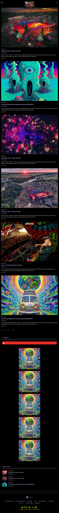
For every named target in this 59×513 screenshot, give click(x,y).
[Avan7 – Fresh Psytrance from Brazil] (29, 242)
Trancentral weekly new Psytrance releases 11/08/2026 (17, 319)
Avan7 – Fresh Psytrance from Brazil (11, 265)
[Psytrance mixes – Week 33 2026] (29, 188)
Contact (21, 503)
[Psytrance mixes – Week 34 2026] (29, 134)
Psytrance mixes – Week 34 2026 (11, 158)
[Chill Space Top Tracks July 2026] (4, 473)
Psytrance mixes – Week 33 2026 (10, 211)
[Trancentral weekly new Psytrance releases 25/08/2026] (29, 81)
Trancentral (4, 106)
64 (13, 330)
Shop (35, 501)
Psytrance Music (9, 501)
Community (37, 503)
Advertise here (29, 503)
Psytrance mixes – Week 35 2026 (11, 51)
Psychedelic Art (42, 501)
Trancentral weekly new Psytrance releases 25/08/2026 (17, 104)
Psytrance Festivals (20, 501)
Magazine (3, 49)
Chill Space (51, 501)
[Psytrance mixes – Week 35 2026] (29, 27)
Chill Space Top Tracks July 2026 (15, 472)
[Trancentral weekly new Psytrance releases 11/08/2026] (29, 295)
